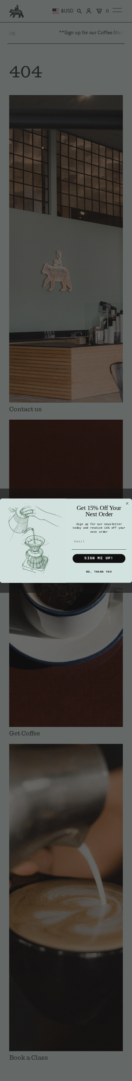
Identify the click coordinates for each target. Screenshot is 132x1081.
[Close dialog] (127, 503)
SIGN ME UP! (98, 558)
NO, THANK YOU (99, 571)
